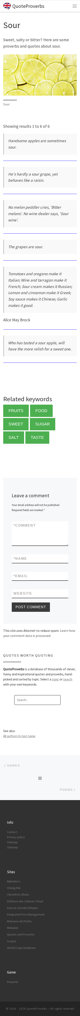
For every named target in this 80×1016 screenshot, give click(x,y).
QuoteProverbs (37, 1008)
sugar (42, 424)
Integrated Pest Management (26, 914)
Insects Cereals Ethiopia (22, 908)
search (67, 679)
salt (14, 437)
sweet (16, 424)
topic (55, 679)
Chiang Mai (13, 888)
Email (20, 576)
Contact (12, 832)
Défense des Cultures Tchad (25, 901)
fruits (16, 410)
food (41, 410)
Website (22, 593)
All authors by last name (19, 736)
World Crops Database (21, 948)
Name (20, 558)
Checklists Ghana (18, 894)
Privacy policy (16, 837)
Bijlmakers (13, 881)
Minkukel (12, 928)
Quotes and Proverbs (21, 934)
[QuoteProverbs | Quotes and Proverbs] (7, 5)
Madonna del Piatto (19, 921)
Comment (24, 525)
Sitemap (12, 842)
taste (37, 437)
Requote (12, 982)
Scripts (11, 941)
